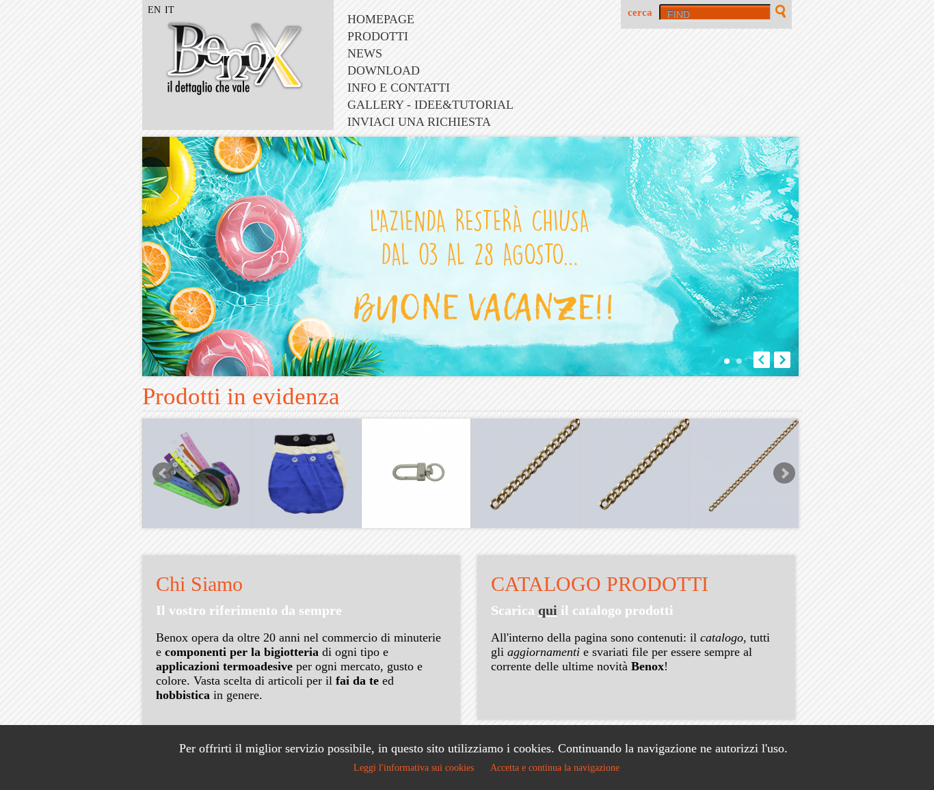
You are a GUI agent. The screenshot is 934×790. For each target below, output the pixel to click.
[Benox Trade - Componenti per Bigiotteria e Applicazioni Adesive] (224, 91)
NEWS (364, 53)
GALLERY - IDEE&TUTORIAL (430, 104)
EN (154, 10)
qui (547, 610)
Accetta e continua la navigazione (554, 768)
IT (169, 10)
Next (784, 473)
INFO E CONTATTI (398, 87)
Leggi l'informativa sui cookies (413, 768)
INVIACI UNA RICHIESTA (419, 122)
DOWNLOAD (383, 70)
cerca (640, 12)
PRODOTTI (377, 36)
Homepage (380, 19)
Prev (163, 473)
